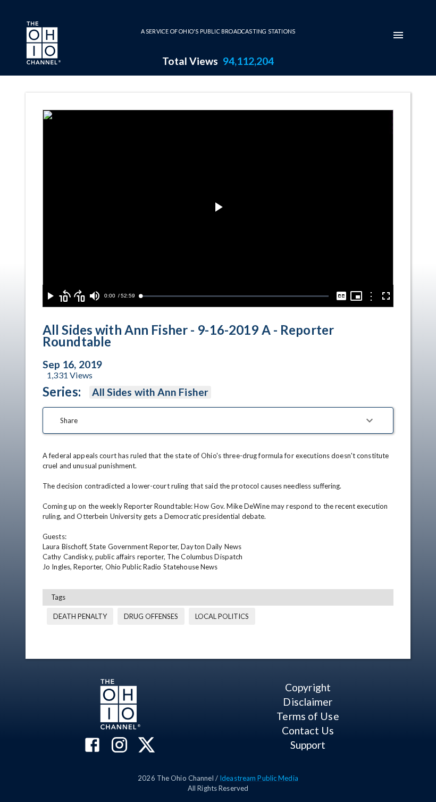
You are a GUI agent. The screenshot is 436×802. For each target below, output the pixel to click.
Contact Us (308, 730)
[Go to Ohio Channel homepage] (43, 44)
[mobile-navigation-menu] (398, 35)
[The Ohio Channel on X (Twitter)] (146, 745)
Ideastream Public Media (259, 778)
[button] (218, 420)
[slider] (234, 296)
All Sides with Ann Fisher (150, 392)
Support (308, 745)
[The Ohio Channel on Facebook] (92, 745)
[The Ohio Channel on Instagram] (119, 745)
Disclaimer (307, 702)
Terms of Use (307, 716)
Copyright (308, 687)
